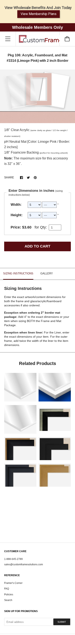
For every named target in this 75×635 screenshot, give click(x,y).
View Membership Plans (38, 14)
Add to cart (37, 246)
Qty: (43, 227)
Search (8, 600)
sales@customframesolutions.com (23, 564)
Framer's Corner (13, 583)
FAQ (6, 588)
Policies (8, 594)
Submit (62, 622)
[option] (37, 96)
